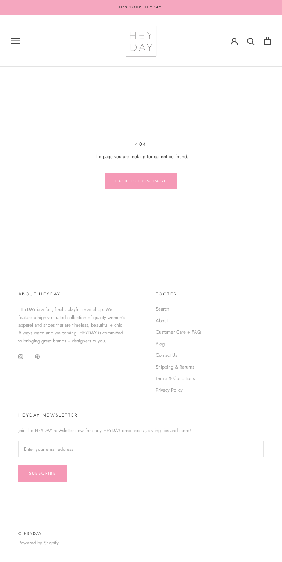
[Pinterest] (37, 356)
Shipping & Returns (175, 366)
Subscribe (42, 473)
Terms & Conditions (175, 378)
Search (162, 308)
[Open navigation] (15, 41)
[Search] (251, 41)
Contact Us (166, 355)
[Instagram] (20, 356)
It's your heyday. (141, 7)
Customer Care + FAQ (178, 332)
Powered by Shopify (38, 542)
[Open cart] (267, 41)
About (162, 320)
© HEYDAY (30, 533)
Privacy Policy (169, 390)
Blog (160, 343)
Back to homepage (141, 181)
